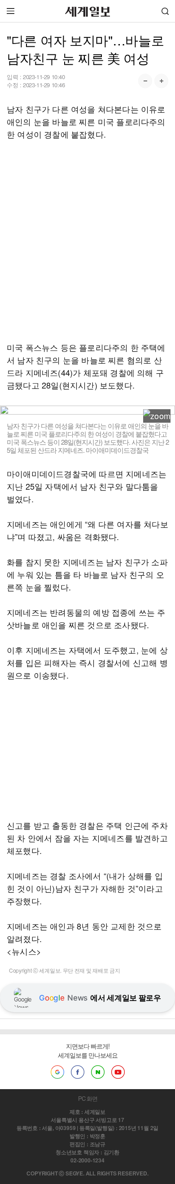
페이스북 (77, 1072)
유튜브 (118, 1072)
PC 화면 (87, 1098)
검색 (165, 11)
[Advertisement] (87, 240)
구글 (57, 1072)
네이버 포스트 (98, 1072)
